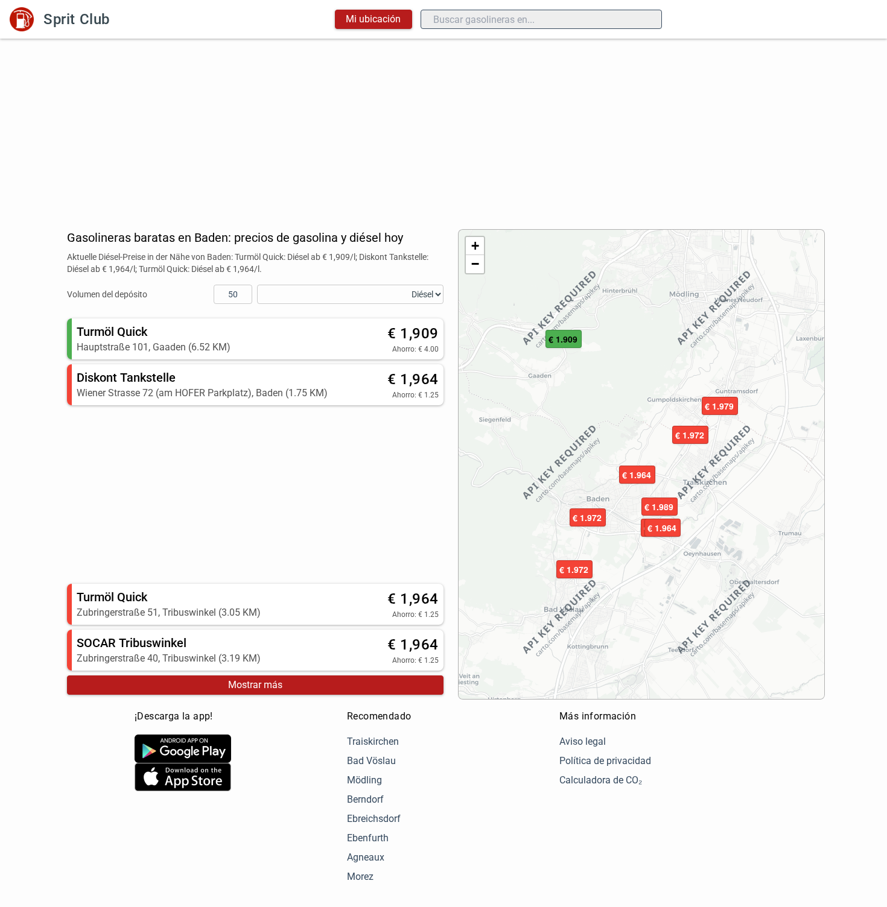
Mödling (364, 780)
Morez (360, 876)
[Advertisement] (443, 129)
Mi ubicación (373, 19)
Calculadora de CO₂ (600, 780)
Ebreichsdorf (374, 818)
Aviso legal (582, 741)
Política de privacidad (605, 760)
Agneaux (365, 857)
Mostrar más (255, 685)
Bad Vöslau (371, 760)
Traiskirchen (373, 741)
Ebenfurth (368, 838)
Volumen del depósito (107, 294)
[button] (637, 475)
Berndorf (365, 799)
